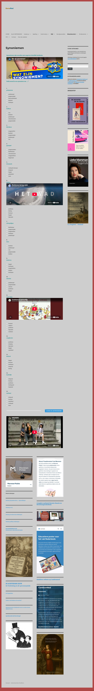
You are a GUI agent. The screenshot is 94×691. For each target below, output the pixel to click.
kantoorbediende (12, 98)
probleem (10, 209)
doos (9, 405)
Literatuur (26, 34)
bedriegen (10, 266)
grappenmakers (12, 149)
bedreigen (10, 272)
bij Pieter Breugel (17, 616)
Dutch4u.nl (84, 79)
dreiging (10, 344)
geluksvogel (11, 94)
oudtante (10, 331)
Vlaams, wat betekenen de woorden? (14, 600)
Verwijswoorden (60, 34)
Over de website (22, 37)
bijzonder (10, 217)
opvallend (10, 350)
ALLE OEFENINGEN (16, 34)
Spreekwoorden (9, 616)
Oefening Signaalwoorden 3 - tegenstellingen (16, 500)
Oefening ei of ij (9, 507)
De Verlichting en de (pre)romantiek (18, 586)
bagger (10, 172)
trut (9, 112)
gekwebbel (11, 174)
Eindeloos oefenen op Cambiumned (48, 579)
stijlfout (10, 325)
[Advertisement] (47, 21)
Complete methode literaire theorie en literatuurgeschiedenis (49, 503)
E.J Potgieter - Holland (75, 224)
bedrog (10, 211)
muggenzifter (11, 131)
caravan (10, 286)
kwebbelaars (11, 151)
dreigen (10, 270)
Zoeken (70, 68)
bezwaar (10, 213)
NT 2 (7, 37)
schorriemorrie (12, 118)
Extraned (8, 683)
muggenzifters (12, 155)
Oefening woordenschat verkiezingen (14, 514)
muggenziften (11, 268)
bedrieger (10, 102)
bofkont (10, 254)
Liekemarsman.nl (73, 80)
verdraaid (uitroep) (13, 168)
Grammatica (44, 34)
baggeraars (11, 157)
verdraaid (10, 403)
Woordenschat (71, 34)
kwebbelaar (11, 227)
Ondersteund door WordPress (17, 683)
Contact (14, 37)
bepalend (10, 387)
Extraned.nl (79, 79)
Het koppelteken (9, 593)
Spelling (35, 34)
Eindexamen (82, 34)
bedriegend (11, 385)
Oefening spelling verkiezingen (12, 521)
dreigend (10, 170)
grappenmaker (11, 96)
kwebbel (10, 100)
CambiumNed (71, 82)
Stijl (52, 34)
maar (9, 176)
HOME (7, 34)
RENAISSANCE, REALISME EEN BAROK (14, 530)
